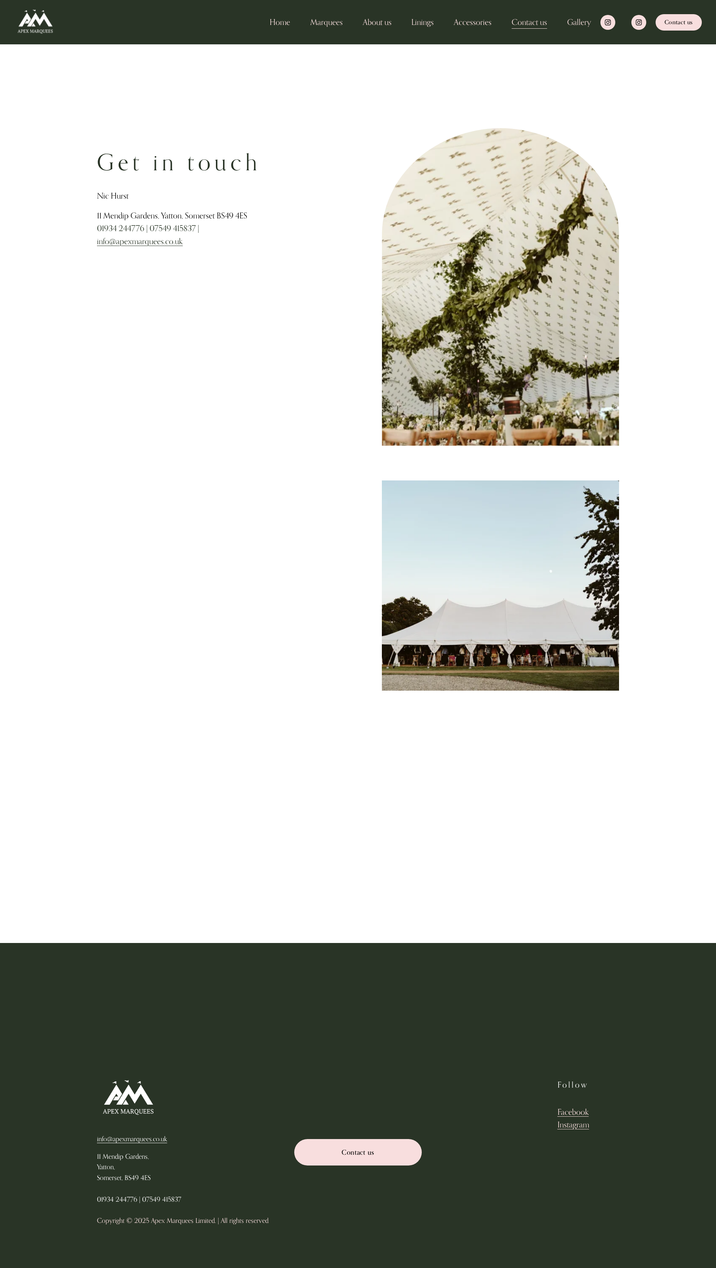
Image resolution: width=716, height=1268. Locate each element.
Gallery (579, 22)
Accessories (473, 22)
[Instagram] (607, 22)
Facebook (573, 1112)
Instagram (573, 1124)
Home (280, 22)
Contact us (529, 22)
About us (377, 22)
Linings (422, 22)
